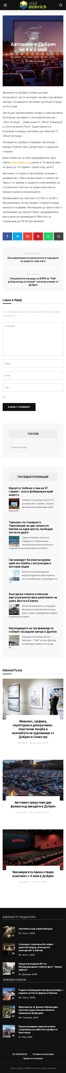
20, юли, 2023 (39, 882)
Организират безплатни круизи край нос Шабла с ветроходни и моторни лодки (30, 563)
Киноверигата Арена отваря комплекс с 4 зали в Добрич (33, 874)
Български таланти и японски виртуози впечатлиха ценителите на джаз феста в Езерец (33, 597)
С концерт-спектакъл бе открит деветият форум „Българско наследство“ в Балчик (35, 947)
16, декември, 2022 (39, 743)
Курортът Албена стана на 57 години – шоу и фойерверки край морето (31, 491)
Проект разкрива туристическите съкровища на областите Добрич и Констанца (38, 1029)
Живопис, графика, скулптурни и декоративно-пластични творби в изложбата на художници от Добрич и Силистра (33, 729)
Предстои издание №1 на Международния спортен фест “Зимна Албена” (40, 966)
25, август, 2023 (26, 955)
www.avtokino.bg (20, 162)
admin (24, 743)
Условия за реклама (43, 1054)
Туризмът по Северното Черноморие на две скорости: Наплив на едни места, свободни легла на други (31, 527)
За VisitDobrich (19, 1054)
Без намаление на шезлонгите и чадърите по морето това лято (33, 258)
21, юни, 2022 (25, 1037)
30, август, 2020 (26, 997)
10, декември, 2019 (27, 974)
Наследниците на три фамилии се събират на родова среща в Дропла (32, 630)
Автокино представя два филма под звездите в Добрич (33, 804)
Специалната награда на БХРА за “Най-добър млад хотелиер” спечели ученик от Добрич (33, 279)
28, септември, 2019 (39, 812)
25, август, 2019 (26, 933)
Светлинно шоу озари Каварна (35, 928)
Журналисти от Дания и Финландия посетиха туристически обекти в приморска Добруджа (38, 1010)
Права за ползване (33, 1058)
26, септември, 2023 (28, 1017)
